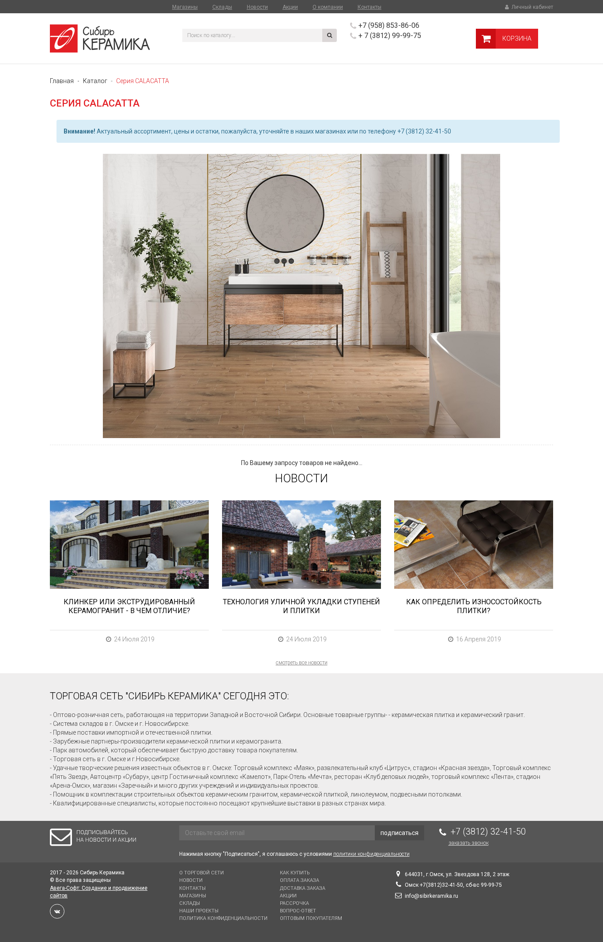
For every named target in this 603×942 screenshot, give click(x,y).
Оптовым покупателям (311, 918)
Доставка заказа (302, 888)
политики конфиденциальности (371, 854)
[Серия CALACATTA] (301, 296)
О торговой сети (201, 873)
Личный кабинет (531, 7)
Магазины (185, 7)
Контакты (369, 7)
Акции (290, 7)
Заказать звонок (468, 843)
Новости (257, 7)
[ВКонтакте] (57, 911)
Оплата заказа (299, 880)
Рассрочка (294, 903)
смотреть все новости (302, 663)
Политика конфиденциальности (223, 918)
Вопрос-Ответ (298, 911)
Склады (222, 7)
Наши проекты (199, 911)
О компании (328, 7)
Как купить (294, 873)
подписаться (399, 832)
